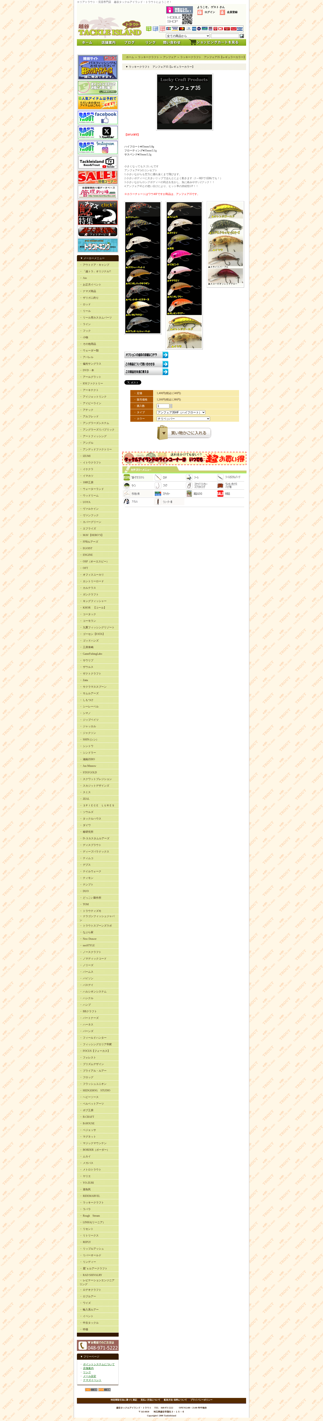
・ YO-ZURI (87, 1182)
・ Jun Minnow (88, 765)
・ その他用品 (88, 343)
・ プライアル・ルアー (93, 1070)
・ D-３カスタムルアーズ (94, 838)
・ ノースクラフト (90, 952)
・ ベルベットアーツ (92, 1103)
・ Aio (83, 278)
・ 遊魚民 (85, 1189)
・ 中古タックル (89, 1322)
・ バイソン (86, 978)
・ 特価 (84, 1329)
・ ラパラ (85, 1209)
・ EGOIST (86, 548)
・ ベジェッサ (88, 1130)
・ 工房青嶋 (86, 647)
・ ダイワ (85, 825)
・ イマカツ (86, 475)
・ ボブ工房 (86, 1110)
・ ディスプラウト (90, 845)
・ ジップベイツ (89, 719)
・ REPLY (85, 1242)
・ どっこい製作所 (90, 897)
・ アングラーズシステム (94, 423)
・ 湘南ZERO (87, 759)
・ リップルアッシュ (92, 1248)
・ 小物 (84, 337)
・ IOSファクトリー (91, 383)
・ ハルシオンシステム (93, 991)
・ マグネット (88, 1136)
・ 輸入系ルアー (89, 1309)
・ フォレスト (88, 1057)
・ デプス (85, 864)
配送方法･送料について (175, 1400)
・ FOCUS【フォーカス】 (95, 1050)
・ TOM (84, 904)
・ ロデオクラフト (90, 1289)
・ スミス (85, 792)
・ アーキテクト (89, 390)
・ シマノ (85, 713)
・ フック (85, 330)
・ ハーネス (86, 1024)
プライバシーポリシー (201, 1400)
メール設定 (89, 1376)
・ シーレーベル (89, 706)
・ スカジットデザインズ (94, 785)
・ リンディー (88, 1261)
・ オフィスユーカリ (92, 574)
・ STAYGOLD (88, 772)
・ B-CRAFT (87, 1116)
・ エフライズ (88, 528)
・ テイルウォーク (90, 871)
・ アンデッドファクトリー (96, 449)
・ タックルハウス (90, 818)
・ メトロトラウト (90, 1169)
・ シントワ (86, 746)
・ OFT (84, 568)
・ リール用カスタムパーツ (96, 317)
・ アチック (86, 409)
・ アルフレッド (89, 416)
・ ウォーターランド (92, 489)
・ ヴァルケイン (89, 508)
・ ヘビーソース (89, 1097)
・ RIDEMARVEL (90, 1195)
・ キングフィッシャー (93, 601)
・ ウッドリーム (89, 495)
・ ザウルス (86, 667)
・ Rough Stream (90, 1215)
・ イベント (86, 1316)
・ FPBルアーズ (89, 541)
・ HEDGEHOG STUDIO (95, 1090)
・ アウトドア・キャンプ (94, 264)
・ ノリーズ (86, 965)
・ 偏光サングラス (90, 363)
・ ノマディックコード (93, 958)
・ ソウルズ (86, 812)
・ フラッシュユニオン (93, 1083)
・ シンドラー (88, 752)
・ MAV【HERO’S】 (92, 535)
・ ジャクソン (88, 732)
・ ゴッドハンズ (89, 640)
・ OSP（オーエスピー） (94, 561)
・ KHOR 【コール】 (93, 607)
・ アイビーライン (90, 403)
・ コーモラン (88, 620)
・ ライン (85, 324)
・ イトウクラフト (90, 462)
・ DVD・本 (87, 370)
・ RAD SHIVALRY (91, 1275)
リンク (87, 1372)
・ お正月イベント (90, 284)
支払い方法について (150, 1400)
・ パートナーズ (89, 1017)
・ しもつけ (86, 699)
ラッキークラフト (148, 57)
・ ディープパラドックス (94, 851)
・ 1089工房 (86, 482)
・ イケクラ (86, 469)
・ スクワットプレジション (96, 779)
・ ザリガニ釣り (89, 297)
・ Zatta (84, 680)
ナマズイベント (92, 1380)
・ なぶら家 (86, 932)
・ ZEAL (84, 798)
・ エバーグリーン (90, 521)
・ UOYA (85, 502)
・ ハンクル (86, 998)
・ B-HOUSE (87, 1123)
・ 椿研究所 (86, 831)
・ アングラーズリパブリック (97, 429)
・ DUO (84, 891)
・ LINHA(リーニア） (92, 1222)
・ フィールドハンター (93, 1037)
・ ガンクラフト (89, 594)
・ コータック (88, 614)
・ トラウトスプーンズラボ (96, 925)
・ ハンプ (85, 1004)
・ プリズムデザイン (92, 1064)
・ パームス (86, 971)
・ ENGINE (86, 554)
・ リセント (86, 1228)
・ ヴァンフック (89, 515)
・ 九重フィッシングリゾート (97, 627)
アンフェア (169, 57)
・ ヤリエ (85, 1176)
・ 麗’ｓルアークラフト (93, 1268)
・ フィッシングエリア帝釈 (96, 1044)
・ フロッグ (86, 1077)
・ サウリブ (86, 660)
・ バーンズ (86, 1031)
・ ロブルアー (88, 1296)
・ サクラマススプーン (93, 686)
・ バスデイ (86, 985)
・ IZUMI (85, 456)
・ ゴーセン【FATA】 (92, 634)
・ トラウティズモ (90, 910)
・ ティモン (86, 877)
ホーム (130, 57)
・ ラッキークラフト (92, 1202)
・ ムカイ (85, 1156)
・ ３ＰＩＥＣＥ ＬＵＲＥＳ (97, 805)
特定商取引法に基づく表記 (124, 1400)
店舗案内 (88, 1368)
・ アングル (86, 442)
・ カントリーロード (92, 581)
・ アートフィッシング (93, 436)
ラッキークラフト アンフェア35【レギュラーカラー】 (213, 57)
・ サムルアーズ (89, 693)
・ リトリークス (89, 1235)
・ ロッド (85, 304)
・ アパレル (86, 357)
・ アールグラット (90, 376)
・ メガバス (86, 1163)
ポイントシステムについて (99, 1364)
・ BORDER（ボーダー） (94, 1149)
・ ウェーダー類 (89, 350)
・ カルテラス (88, 587)
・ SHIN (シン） (89, 739)
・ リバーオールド (90, 1255)
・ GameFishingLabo (91, 653)
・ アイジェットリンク (93, 396)
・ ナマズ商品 (88, 291)
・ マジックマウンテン (93, 1143)
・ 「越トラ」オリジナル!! (95, 271)
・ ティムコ (86, 858)
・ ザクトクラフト (90, 673)
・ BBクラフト (88, 1011)
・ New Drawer (88, 938)
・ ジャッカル (88, 726)
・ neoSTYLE (87, 945)
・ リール (85, 311)
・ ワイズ (85, 1303)
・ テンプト (86, 884)
